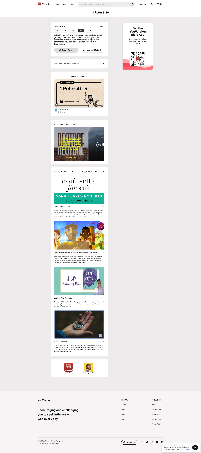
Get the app (142, 4)
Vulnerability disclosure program (48, 443)
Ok (195, 447)
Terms (64, 441)
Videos (72, 4)
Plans (64, 4)
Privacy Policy (55, 441)
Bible (57, 4)
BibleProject (62, 112)
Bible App (68, 373)
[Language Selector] (151, 4)
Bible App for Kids (89, 373)
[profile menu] (159, 4)
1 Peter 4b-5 (65, 109)
